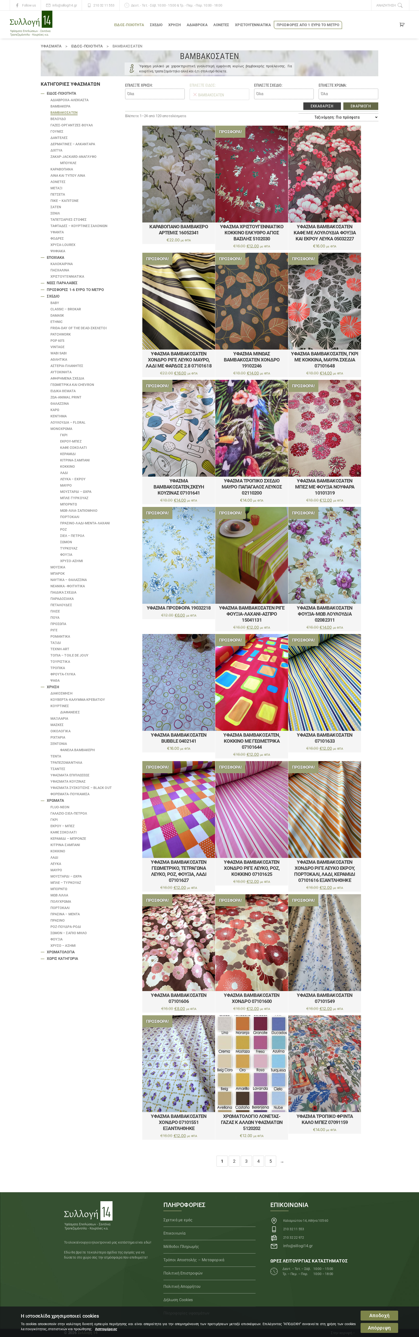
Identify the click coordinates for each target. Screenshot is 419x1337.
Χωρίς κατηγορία (62, 958)
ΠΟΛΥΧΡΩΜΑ (60, 901)
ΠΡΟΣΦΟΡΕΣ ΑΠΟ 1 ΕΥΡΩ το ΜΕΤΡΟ (308, 25)
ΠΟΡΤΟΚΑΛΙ (70, 517)
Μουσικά (57, 567)
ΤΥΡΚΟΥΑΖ (69, 548)
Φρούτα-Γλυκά (62, 674)
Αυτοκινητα (61, 372)
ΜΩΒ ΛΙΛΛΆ (59, 895)
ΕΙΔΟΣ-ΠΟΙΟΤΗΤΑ (129, 25)
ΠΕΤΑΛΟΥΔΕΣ (61, 605)
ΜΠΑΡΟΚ (57, 573)
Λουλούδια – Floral (68, 422)
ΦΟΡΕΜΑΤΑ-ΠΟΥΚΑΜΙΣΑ (70, 794)
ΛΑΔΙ (64, 473)
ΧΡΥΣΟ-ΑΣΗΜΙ (71, 561)
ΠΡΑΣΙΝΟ (57, 920)
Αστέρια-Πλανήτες (66, 366)
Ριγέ (53, 630)
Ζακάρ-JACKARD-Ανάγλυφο (73, 157)
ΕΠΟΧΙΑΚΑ (55, 257)
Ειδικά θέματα (63, 391)
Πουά (54, 617)
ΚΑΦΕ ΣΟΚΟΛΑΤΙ (63, 832)
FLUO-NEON (60, 807)
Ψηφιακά (57, 251)
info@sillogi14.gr (64, 5)
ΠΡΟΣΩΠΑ (58, 624)
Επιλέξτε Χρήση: (139, 85)
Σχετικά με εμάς (178, 1220)
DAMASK (57, 315)
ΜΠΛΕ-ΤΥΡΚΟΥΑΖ (74, 498)
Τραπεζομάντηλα (66, 762)
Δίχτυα (56, 150)
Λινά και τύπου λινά (67, 175)
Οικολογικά (60, 731)
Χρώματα (55, 800)
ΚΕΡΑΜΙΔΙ (68, 454)
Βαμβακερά (60, 106)
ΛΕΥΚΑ (55, 864)
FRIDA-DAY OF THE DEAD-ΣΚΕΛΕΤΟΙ (78, 328)
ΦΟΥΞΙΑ (66, 555)
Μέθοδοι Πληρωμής (181, 1246)
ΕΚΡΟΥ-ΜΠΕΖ (70, 441)
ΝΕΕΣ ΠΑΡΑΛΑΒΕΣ (62, 283)
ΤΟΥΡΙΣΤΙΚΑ (60, 662)
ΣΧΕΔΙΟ (156, 25)
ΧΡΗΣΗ (174, 25)
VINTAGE (57, 347)
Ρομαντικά (60, 636)
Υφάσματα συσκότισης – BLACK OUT (81, 788)
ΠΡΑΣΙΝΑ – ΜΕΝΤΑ (65, 914)
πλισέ (55, 611)
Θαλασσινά (59, 403)
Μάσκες (57, 725)
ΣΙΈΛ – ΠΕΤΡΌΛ (72, 536)
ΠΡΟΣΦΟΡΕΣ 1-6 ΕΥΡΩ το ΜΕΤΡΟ (75, 290)
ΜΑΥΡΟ (66, 485)
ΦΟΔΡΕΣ (57, 238)
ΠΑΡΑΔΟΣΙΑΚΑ (62, 599)
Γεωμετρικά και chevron (72, 385)
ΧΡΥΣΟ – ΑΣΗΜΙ (63, 945)
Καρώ (54, 410)
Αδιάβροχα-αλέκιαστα (69, 100)
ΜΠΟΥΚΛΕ (68, 163)
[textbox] (155, 94)
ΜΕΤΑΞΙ (56, 188)
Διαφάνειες (70, 712)
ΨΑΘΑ (55, 680)
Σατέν (55, 207)
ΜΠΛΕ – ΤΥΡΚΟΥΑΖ (65, 883)
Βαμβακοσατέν (64, 113)
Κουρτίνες (59, 706)
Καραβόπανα (61, 169)
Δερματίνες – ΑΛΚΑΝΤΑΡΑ (72, 144)
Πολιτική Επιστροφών (183, 1273)
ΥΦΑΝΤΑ (57, 232)
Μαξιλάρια (59, 718)
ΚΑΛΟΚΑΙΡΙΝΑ (61, 264)
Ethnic (56, 322)
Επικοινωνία (174, 1233)
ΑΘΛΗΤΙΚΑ (58, 359)
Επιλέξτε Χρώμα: (333, 85)
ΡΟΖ (63, 529)
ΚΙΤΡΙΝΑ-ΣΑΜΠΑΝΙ (75, 460)
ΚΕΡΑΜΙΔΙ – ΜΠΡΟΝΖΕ (68, 838)
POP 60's (57, 341)
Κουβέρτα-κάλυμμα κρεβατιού (77, 700)
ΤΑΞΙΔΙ (55, 643)
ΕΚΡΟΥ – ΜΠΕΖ (62, 826)
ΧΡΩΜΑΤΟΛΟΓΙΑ (61, 952)
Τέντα (55, 756)
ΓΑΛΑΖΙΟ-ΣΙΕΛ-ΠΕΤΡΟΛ (68, 813)
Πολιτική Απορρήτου (182, 1286)
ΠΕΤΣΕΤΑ (57, 194)
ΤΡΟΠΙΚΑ (57, 668)
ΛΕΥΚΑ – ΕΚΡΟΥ (73, 479)
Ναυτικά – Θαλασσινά (68, 580)
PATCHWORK (60, 334)
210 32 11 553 (103, 5)
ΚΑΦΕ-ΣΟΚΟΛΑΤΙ (73, 448)
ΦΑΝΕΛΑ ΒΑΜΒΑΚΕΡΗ (77, 750)
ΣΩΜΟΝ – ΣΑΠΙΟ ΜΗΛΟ (68, 933)
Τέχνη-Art (60, 649)
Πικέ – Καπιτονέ (64, 201)
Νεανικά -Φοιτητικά (67, 586)
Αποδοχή (379, 1315)
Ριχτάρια (57, 737)
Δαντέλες (59, 138)
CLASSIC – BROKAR (65, 309)
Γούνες (57, 131)
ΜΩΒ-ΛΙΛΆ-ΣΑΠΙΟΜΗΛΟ (79, 510)
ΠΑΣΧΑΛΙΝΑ (59, 270)
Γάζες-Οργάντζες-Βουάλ (71, 125)
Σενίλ (55, 213)
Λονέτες (221, 25)
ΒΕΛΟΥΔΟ (58, 119)
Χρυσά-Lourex (62, 245)
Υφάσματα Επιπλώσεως (70, 775)
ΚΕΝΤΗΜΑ (58, 416)
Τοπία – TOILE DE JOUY (69, 655)
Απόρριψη (379, 1328)
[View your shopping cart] (402, 26)
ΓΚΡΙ (63, 435)
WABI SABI (58, 353)
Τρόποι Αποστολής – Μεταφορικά (193, 1260)
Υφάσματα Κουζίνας (68, 781)
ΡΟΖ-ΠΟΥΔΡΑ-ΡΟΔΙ (65, 927)
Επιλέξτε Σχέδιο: (268, 85)
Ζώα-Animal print (66, 397)
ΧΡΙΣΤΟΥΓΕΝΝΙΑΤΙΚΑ (253, 25)
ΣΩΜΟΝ (66, 542)
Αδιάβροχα (197, 25)
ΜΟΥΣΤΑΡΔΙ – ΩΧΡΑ (76, 492)
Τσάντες (57, 769)
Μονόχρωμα (61, 429)
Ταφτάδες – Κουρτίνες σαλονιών (79, 226)
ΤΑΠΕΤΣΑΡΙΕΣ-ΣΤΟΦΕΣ (68, 220)
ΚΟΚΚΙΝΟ (67, 466)
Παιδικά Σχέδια (63, 592)
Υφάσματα (51, 46)
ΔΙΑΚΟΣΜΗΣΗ (61, 693)
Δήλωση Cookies (178, 1300)
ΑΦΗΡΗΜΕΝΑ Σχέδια (67, 378)
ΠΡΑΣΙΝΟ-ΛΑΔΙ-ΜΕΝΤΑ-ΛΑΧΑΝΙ (85, 523)
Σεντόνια (58, 744)
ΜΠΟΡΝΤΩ (68, 504)
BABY (54, 303)
